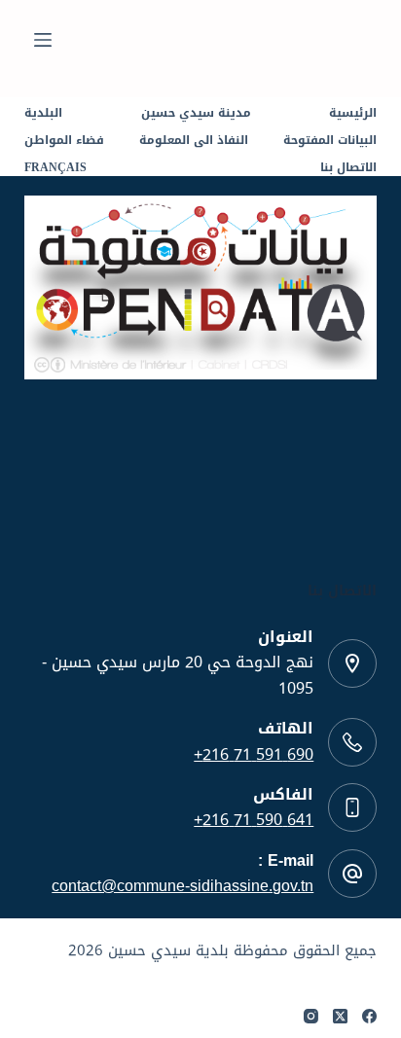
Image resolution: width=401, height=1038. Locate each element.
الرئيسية (353, 114)
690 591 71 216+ (253, 754)
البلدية (43, 114)
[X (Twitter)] (340, 1016)
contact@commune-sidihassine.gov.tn (182, 886)
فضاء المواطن (64, 141)
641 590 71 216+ (253, 820)
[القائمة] (43, 40)
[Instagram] (311, 1016)
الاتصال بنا (348, 168)
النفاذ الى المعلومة (193, 141)
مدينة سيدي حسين (196, 114)
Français (55, 168)
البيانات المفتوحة (330, 141)
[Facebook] (369, 1016)
